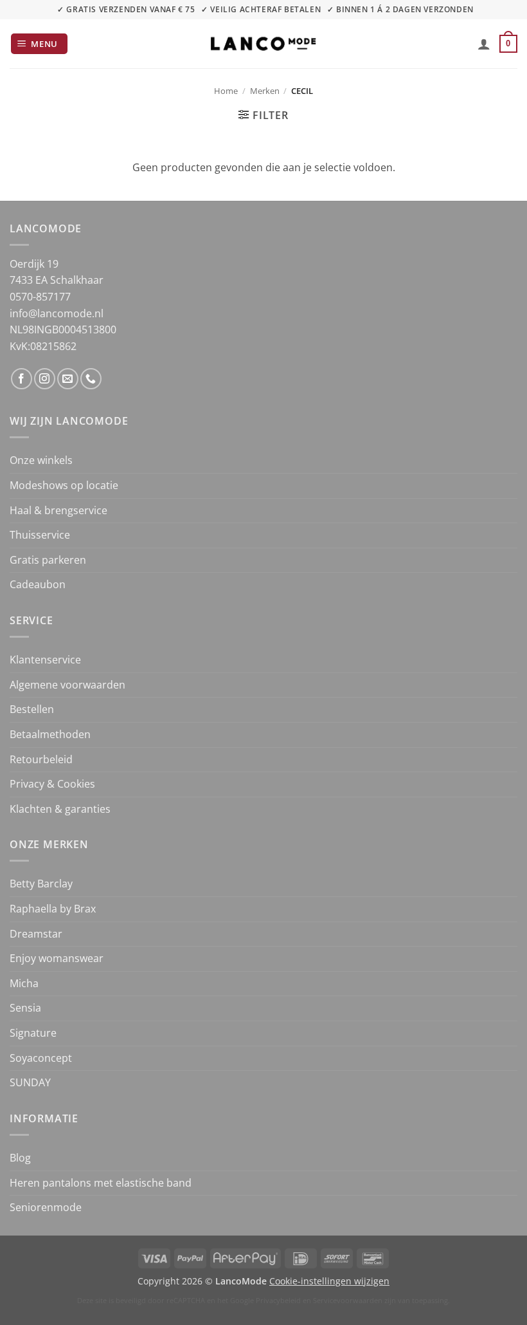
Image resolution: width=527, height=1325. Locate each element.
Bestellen (32, 709)
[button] (39, 44)
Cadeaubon (38, 584)
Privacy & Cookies (52, 784)
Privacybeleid (278, 1300)
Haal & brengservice (58, 510)
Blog (20, 1158)
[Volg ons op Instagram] (44, 378)
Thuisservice (40, 535)
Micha (24, 983)
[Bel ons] (91, 378)
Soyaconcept (41, 1058)
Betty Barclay (41, 883)
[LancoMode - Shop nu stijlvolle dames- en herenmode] (263, 43)
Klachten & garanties (60, 809)
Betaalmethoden (50, 734)
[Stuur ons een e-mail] (67, 378)
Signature (33, 1033)
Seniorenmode (46, 1207)
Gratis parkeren (48, 560)
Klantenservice (45, 660)
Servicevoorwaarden (347, 1300)
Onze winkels (41, 460)
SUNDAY (30, 1082)
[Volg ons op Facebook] (21, 378)
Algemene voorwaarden (67, 685)
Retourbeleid (41, 759)
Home (226, 91)
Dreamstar (36, 934)
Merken (265, 91)
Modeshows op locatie (64, 485)
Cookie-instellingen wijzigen (329, 1281)
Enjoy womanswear (56, 958)
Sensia (25, 1008)
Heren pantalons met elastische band (101, 1183)
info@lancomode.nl (56, 313)
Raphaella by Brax (53, 909)
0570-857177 (40, 297)
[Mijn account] (484, 44)
